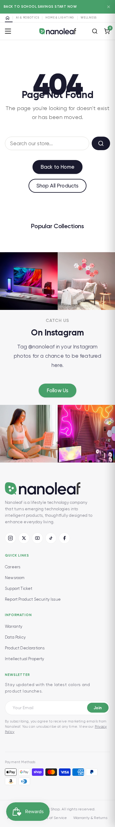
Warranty (13, 626)
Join (98, 708)
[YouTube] (37, 538)
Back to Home (57, 167)
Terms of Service (52, 818)
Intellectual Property (24, 658)
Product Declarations (24, 648)
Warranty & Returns (90, 818)
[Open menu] (8, 31)
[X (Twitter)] (23, 538)
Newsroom (15, 577)
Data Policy (15, 637)
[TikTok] (50, 538)
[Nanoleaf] (57, 31)
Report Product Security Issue (33, 599)
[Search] (95, 31)
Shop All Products (57, 186)
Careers (12, 567)
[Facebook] (64, 538)
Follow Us (58, 390)
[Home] (9, 18)
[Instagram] (10, 538)
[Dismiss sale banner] (109, 7)
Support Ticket (18, 588)
